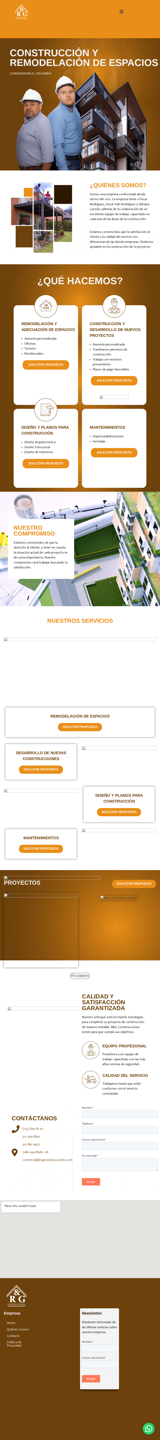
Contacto (13, 1336)
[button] (121, 11)
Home (11, 1323)
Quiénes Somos (18, 1329)
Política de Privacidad (14, 1344)
